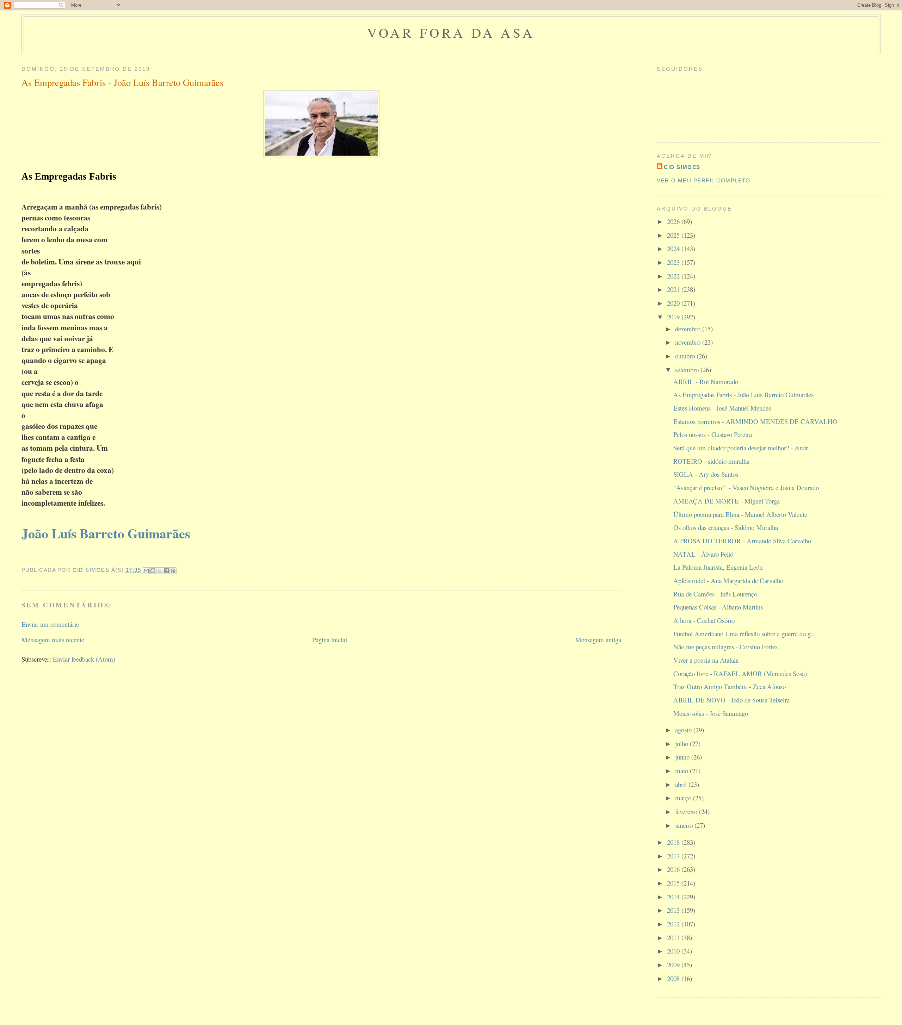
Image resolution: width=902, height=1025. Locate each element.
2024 (674, 248)
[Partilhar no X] (159, 570)
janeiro (684, 825)
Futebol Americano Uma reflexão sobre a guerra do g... (744, 633)
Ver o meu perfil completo (703, 180)
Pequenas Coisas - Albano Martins (718, 606)
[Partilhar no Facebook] (166, 570)
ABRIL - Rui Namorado (705, 381)
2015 (674, 883)
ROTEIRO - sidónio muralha (711, 461)
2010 (674, 950)
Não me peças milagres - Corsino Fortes (725, 646)
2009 (674, 964)
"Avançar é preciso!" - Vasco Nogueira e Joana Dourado (746, 487)
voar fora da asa (451, 33)
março (684, 797)
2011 (674, 937)
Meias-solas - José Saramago (710, 713)
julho (682, 743)
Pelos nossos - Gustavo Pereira (712, 434)
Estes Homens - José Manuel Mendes (722, 408)
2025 (674, 235)
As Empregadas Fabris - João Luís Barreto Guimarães (743, 394)
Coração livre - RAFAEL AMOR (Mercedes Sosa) (740, 673)
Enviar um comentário (50, 624)
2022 (674, 275)
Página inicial (329, 639)
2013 (674, 910)
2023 (674, 262)
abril (681, 784)
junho (683, 756)
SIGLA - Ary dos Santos (705, 474)
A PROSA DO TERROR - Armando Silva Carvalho (742, 540)
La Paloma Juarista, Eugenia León (717, 567)
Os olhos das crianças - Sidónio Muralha (725, 527)
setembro (687, 369)
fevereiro (687, 811)
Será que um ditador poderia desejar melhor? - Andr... (743, 447)
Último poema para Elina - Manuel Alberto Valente (740, 514)
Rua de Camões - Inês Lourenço (715, 593)
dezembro (688, 328)
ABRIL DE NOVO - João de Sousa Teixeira (731, 699)
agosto (684, 729)
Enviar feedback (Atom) (84, 659)
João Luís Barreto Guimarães (105, 533)
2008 (674, 978)
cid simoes (682, 167)
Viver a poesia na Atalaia (706, 660)
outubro (686, 355)
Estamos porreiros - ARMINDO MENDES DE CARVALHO (755, 421)
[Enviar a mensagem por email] (146, 570)
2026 (674, 221)
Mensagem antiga (598, 639)
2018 (674, 842)
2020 (674, 303)
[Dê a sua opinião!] (152, 570)
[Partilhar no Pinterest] (173, 570)
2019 (674, 316)
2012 (674, 923)
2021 (674, 289)
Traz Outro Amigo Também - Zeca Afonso (729, 686)
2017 (674, 855)
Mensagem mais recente (52, 639)
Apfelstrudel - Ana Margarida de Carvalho (728, 580)
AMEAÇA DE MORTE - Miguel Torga (726, 500)
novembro (688, 342)
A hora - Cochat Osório (704, 620)
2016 (674, 869)
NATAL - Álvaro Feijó (703, 554)
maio (682, 770)
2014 (674, 896)
